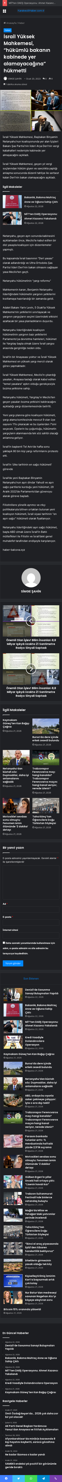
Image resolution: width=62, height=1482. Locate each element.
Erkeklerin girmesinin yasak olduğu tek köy (38, 1262)
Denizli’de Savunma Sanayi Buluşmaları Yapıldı (41, 991)
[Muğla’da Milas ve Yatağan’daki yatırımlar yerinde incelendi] (13, 1215)
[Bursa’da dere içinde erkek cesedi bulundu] (45, 726)
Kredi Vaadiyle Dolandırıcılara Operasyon (34, 1041)
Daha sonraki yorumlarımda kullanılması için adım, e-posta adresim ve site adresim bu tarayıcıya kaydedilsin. (29, 948)
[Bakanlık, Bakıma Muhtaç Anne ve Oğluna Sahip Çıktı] (12, 201)
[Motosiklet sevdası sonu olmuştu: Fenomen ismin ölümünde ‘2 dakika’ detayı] (16, 805)
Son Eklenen (31, 978)
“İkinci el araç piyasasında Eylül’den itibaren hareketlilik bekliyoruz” (41, 1247)
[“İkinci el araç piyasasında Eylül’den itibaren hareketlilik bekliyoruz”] (13, 1248)
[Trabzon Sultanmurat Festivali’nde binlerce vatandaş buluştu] (13, 1198)
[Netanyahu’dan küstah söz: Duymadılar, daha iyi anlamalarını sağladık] (16, 757)
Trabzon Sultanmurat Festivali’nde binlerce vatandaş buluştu (39, 1197)
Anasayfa (11, 23)
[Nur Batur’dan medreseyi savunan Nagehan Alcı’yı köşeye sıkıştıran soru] (13, 1297)
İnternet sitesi (10, 930)
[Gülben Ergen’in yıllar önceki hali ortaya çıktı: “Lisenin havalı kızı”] (13, 1181)
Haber (21, 23)
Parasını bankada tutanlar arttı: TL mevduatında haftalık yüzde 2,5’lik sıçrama (39, 1142)
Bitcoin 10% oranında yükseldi (22, 1309)
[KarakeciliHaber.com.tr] (31, 11)
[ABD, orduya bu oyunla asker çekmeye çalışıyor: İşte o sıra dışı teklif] (13, 1100)
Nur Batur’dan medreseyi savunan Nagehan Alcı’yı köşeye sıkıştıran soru (40, 1296)
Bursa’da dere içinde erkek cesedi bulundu (45, 738)
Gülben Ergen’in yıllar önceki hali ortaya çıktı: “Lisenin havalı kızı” (40, 1180)
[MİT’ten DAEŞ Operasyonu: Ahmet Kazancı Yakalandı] (12, 218)
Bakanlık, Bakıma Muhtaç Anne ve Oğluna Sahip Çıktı (41, 1008)
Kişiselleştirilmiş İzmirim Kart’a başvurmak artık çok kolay (40, 1279)
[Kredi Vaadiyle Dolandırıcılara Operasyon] (13, 1042)
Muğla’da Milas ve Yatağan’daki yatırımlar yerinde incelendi (40, 1214)
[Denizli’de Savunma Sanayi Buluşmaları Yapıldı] (13, 994)
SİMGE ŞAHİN (15, 78)
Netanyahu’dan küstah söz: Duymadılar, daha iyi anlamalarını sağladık (16, 775)
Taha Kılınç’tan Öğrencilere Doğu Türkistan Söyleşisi (44, 820)
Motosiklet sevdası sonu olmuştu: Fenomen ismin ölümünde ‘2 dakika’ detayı (15, 823)
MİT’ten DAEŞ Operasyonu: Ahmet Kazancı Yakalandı (41, 1023)
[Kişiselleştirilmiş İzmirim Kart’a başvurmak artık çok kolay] (13, 1280)
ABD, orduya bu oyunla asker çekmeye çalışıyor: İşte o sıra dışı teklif (40, 1099)
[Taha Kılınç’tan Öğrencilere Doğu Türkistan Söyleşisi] (45, 805)
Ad (5, 903)
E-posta (8, 916)
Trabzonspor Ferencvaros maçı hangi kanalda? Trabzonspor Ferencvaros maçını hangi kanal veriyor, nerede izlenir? (44, 778)
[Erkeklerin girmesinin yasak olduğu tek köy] (13, 1265)
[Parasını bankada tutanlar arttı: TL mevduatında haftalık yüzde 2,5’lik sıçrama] (13, 1141)
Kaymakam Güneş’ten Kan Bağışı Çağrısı (16, 723)
